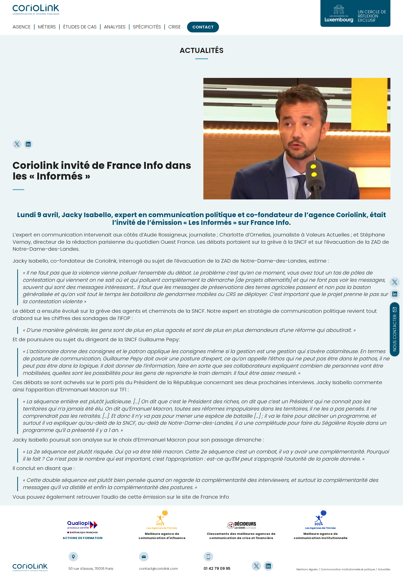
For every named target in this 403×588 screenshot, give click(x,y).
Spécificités (147, 27)
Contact (203, 27)
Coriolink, (106, 260)
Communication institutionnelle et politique (348, 569)
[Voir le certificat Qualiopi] (82, 528)
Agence (22, 27)
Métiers (47, 27)
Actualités (384, 569)
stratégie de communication (285, 311)
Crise (174, 27)
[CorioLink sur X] (395, 282)
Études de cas (80, 27)
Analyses (114, 27)
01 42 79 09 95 (217, 568)
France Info (215, 497)
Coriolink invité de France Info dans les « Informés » (102, 171)
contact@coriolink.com (158, 568)
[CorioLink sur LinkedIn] (395, 294)
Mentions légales (307, 569)
